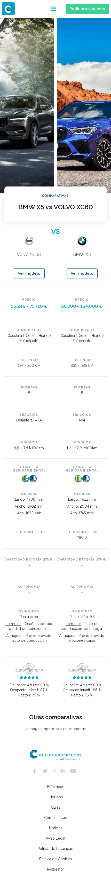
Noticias (55, 828)
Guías (55, 807)
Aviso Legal (55, 838)
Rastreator (55, 869)
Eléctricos (55, 787)
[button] (54, 8)
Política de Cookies (55, 859)
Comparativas (55, 818)
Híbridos (56, 797)
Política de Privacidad (55, 849)
